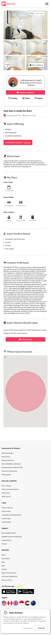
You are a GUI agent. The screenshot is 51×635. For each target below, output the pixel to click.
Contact (4, 544)
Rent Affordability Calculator (11, 464)
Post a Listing (6, 486)
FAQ (3, 566)
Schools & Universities (9, 471)
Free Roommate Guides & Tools (12, 467)
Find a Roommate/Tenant (10, 489)
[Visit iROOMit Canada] (9, 605)
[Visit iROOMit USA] (4, 605)
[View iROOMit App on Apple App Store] (9, 593)
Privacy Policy (6, 511)
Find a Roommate (7, 453)
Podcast (4, 569)
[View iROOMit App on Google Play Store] (25, 593)
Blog (3, 562)
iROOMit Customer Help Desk (12, 536)
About (4, 555)
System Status (6, 540)
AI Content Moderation (9, 576)
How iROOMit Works (9, 533)
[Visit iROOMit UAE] (27, 605)
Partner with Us (7, 580)
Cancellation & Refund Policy (11, 515)
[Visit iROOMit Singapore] (21, 605)
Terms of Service (7, 508)
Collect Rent (6, 493)
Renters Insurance (8, 460)
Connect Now (26, 339)
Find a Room (6, 457)
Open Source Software (9, 573)
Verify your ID (6, 474)
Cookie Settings (6, 522)
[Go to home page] (8, 4)
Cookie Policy (6, 518)
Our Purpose (6, 558)
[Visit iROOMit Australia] (33, 605)
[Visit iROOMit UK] (15, 605)
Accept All (41, 628)
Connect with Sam (26, 92)
